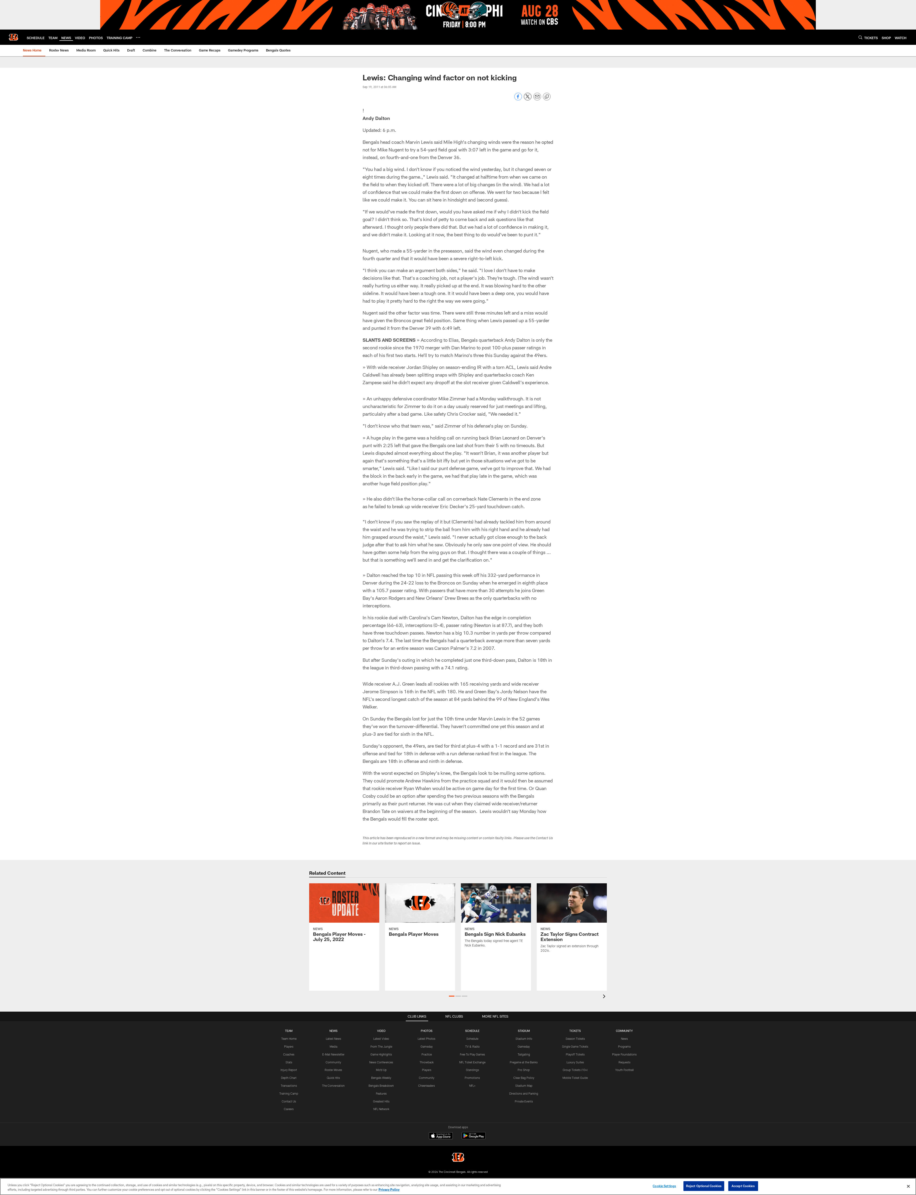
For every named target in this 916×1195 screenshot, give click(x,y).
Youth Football (624, 1069)
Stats (289, 1062)
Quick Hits (333, 1077)
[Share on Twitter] (527, 99)
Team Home (289, 1038)
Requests (624, 1062)
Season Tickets (575, 1038)
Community (333, 1062)
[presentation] (605, 996)
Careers (289, 1109)
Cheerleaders (426, 1085)
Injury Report (289, 1069)
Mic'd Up (381, 1069)
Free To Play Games (472, 1054)
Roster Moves (333, 1069)
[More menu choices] (138, 37)
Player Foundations (624, 1054)
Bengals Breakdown (381, 1085)
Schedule (472, 1038)
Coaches (288, 1054)
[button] (451, 996)
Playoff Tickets (575, 1054)
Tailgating (524, 1054)
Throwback (427, 1062)
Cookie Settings (664, 1186)
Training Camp (288, 1093)
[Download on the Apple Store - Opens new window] (440, 1136)
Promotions (472, 1077)
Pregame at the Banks (524, 1062)
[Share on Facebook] (518, 99)
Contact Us (289, 1101)
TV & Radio (472, 1046)
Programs (624, 1046)
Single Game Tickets (575, 1046)
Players (288, 1046)
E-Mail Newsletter (333, 1054)
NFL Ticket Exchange (472, 1062)
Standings (472, 1069)
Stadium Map (523, 1085)
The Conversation (333, 1085)
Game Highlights (381, 1054)
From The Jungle (381, 1046)
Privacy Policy (389, 1190)
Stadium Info (523, 1038)
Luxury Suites (575, 1062)
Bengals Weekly (381, 1077)
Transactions (289, 1085)
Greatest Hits (381, 1101)
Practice (427, 1054)
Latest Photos (426, 1038)
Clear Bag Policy (523, 1077)
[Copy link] (547, 97)
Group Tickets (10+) (575, 1069)
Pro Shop (524, 1069)
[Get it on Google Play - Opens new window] (473, 1138)
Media (333, 1046)
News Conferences (381, 1062)
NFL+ (472, 1085)
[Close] (908, 1186)
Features (381, 1093)
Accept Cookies (743, 1186)
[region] (458, 1186)
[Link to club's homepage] (13, 37)
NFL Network (381, 1109)
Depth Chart (289, 1077)
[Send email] (537, 99)
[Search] (860, 37)
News (624, 1038)
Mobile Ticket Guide (575, 1077)
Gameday (427, 1046)
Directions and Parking (523, 1093)
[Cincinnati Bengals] (458, 1158)
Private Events (524, 1101)
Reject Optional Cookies (704, 1186)
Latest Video (381, 1038)
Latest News (333, 1038)
